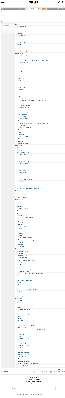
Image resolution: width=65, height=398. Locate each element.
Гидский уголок (21, 291)
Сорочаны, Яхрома (24, 35)
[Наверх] (34, 372)
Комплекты (21, 231)
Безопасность (21, 168)
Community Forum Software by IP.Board (46, 371)
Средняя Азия (21, 89)
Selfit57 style (20, 320)
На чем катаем (22, 172)
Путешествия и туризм (22, 251)
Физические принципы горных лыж (27, 159)
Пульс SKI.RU (19, 24)
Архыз (21, 71)
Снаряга (19, 148)
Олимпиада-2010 (22, 356)
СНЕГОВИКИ (20, 300)
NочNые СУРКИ (22, 343)
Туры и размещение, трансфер (26, 240)
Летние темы (20, 253)
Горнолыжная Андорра (25, 107)
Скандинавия (21, 134)
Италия (20, 132)
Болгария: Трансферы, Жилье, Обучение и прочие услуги (34, 123)
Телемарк (19, 174)
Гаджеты (20, 233)
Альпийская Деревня (23, 365)
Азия (19, 96)
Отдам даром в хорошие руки (25, 237)
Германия (20, 130)
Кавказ (20, 58)
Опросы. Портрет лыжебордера (26, 278)
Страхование (20, 206)
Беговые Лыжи (20, 201)
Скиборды (20, 224)
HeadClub (19, 307)
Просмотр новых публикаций (55, 8)
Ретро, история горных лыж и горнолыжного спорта (30, 188)
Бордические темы (21, 192)
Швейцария (21, 141)
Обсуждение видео (22, 49)
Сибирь (20, 80)
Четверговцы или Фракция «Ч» (24, 309)
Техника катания (22, 197)
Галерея (21, 8)
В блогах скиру (20, 46)
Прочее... (20, 235)
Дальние (20, 31)
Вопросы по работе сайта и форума (26, 325)
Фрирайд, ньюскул (21, 165)
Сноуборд (18, 190)
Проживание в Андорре (25, 105)
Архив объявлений (23, 42)
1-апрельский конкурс (23, 361)
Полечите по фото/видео (24, 156)
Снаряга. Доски (22, 195)
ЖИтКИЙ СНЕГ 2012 (23, 338)
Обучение (20, 181)
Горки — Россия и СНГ (22, 55)
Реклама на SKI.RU (34, 377)
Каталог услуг (20, 242)
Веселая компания (23, 334)
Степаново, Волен (24, 37)
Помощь (6, 371)
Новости (19, 44)
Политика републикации (34, 379)
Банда (19, 336)
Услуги (17, 213)
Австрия (20, 94)
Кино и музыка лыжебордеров (24, 280)
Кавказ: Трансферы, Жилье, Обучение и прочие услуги (33, 60)
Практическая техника (23, 161)
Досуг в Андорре (23, 109)
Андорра (20, 98)
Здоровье (18, 204)
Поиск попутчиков (21, 26)
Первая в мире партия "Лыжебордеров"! (27, 289)
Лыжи (19, 219)
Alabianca (19, 318)
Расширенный (45, 8)
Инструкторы (21, 246)
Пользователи (13, 8)
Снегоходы (19, 293)
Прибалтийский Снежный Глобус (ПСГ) (27, 305)
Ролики (20, 264)
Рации (19, 287)
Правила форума (46, 369)
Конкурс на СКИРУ (21, 327)
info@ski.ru (35, 383)
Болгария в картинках (25, 127)
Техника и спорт (23, 163)
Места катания (19, 53)
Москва (20, 33)
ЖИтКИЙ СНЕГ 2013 (23, 258)
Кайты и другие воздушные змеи (26, 260)
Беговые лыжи (19, 199)
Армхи (21, 76)
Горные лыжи (19, 145)
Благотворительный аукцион (25, 217)
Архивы (19, 332)
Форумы (4, 8)
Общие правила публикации (35, 369)
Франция (20, 138)
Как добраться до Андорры (26, 103)
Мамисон (21, 67)
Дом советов (22, 116)
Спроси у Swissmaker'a (23, 302)
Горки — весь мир (21, 91)
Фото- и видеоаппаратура (24, 284)
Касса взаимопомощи (23, 314)
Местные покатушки (23, 28)
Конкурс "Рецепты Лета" (24, 354)
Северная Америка (23, 136)
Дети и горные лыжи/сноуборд (24, 179)
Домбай (21, 69)
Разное (18, 186)
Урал (19, 82)
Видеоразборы (22, 154)
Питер (19, 40)
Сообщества (18, 298)
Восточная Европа (23, 118)
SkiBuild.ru (19, 316)
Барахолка (19, 215)
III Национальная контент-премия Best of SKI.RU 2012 (32, 329)
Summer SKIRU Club (23, 271)
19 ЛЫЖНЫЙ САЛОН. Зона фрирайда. (28, 363)
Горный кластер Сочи (24, 62)
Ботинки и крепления (23, 226)
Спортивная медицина (22, 208)
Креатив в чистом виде (24, 350)
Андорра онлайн (23, 114)
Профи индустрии (22, 347)
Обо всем (19, 276)
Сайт (16, 323)
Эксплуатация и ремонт (24, 150)
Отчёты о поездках (24, 112)
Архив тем (22, 125)
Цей (20, 73)
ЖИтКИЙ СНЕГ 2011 (23, 341)
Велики (20, 262)
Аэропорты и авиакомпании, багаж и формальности (30, 273)
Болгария (20, 121)
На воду (20, 266)
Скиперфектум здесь (23, 352)
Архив (18, 183)
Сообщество (6, 25)
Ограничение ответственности (34, 381)
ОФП (18, 210)
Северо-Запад (21, 87)
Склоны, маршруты (23, 170)
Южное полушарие (23, 143)
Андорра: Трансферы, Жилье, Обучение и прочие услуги (34, 100)
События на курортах (22, 51)
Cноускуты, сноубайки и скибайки (25, 296)
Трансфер (20, 244)
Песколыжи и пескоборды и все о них (27, 269)
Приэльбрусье (23, 64)
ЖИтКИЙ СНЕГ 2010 (23, 345)
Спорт (18, 177)
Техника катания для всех (23, 152)
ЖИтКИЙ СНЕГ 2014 (23, 255)
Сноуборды (21, 222)
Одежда (20, 228)
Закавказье (21, 78)
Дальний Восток (22, 85)
